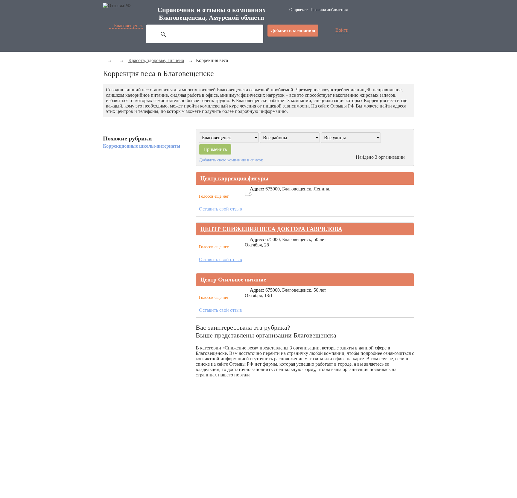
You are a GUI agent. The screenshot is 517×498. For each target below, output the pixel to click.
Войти (342, 30)
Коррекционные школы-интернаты (141, 146)
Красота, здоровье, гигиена (156, 60)
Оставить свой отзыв (220, 208)
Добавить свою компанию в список (231, 160)
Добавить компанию (293, 30)
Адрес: (257, 188)
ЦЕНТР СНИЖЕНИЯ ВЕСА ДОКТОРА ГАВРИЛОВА (271, 229)
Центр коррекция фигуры (234, 178)
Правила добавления (329, 9)
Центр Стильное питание (233, 279)
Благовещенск (128, 25)
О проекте (298, 9)
